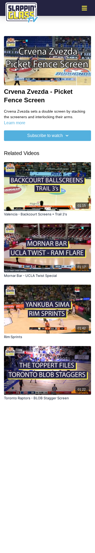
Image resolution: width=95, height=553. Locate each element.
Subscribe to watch (45, 135)
